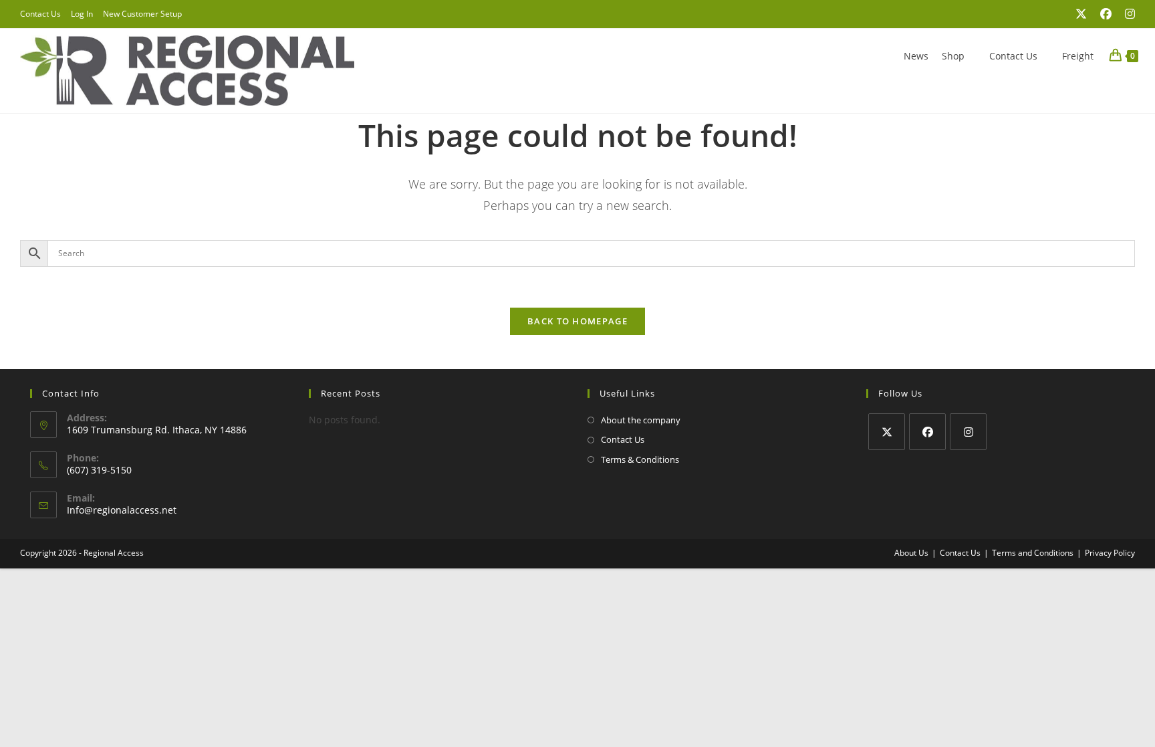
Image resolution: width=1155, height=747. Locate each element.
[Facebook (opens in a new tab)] (1106, 14)
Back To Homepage (577, 321)
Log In (82, 13)
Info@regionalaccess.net (121, 510)
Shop (953, 55)
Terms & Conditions (640, 459)
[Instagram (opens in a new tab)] (1126, 14)
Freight (1078, 55)
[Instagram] (968, 431)
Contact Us (40, 13)
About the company (640, 420)
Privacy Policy (1110, 552)
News (916, 55)
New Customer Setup (142, 13)
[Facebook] (927, 431)
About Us (911, 552)
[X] (886, 431)
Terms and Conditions (1032, 552)
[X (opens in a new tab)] (1081, 14)
